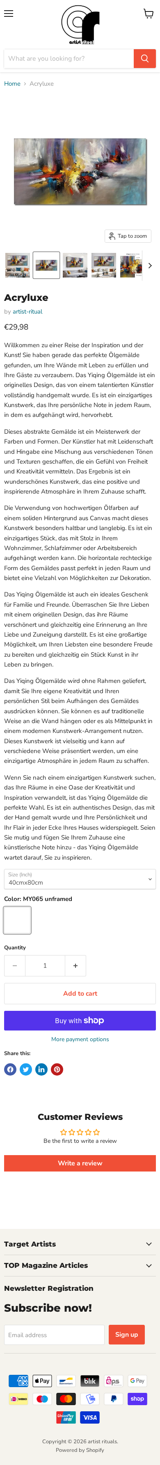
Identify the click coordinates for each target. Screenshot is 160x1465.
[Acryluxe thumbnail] (18, 265)
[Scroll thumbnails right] (148, 265)
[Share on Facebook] (10, 1069)
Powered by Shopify (80, 1450)
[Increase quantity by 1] (75, 965)
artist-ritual (27, 311)
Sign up (126, 1334)
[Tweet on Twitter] (26, 1069)
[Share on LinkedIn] (41, 1069)
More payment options (80, 1039)
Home (12, 83)
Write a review (80, 1163)
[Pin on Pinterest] (57, 1069)
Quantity (15, 948)
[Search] (145, 58)
